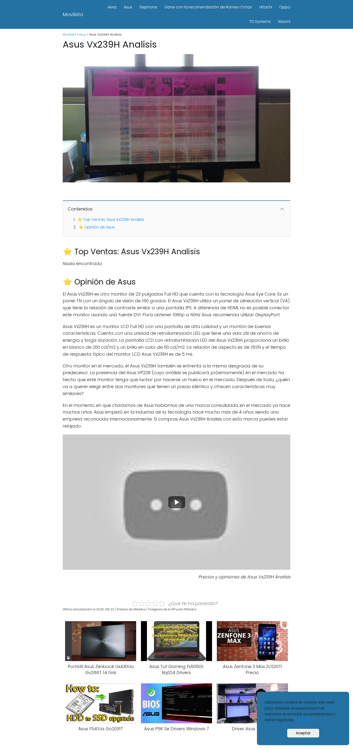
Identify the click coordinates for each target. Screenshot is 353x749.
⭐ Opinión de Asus (97, 227)
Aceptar (303, 733)
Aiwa (112, 7)
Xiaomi (284, 21)
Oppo (284, 7)
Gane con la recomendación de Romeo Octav (208, 7)
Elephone (148, 7)
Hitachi (265, 7)
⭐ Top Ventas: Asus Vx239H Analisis (110, 219)
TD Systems (260, 21)
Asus (128, 7)
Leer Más (303, 719)
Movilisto (73, 14)
